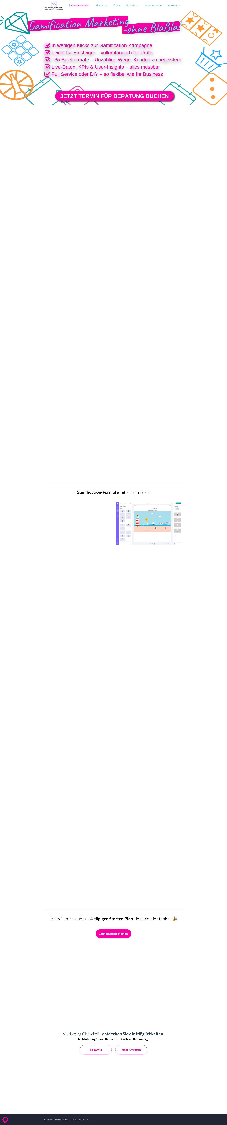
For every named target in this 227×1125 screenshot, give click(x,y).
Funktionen (103, 5)
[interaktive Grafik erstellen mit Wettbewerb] (176, 98)
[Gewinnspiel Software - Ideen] (78, 23)
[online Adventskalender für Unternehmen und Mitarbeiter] (47, 96)
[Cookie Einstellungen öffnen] (5, 1122)
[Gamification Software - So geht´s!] (151, 27)
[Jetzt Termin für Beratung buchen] (114, 96)
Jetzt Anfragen (131, 1049)
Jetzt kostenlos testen (113, 933)
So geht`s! (133, 5)
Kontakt (174, 5)
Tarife (118, 5)
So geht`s (96, 1049)
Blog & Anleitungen (155, 5)
